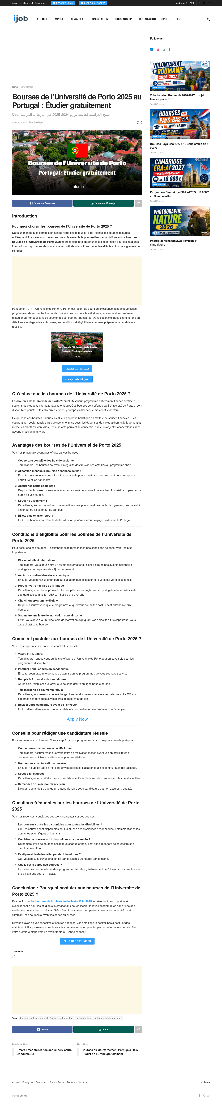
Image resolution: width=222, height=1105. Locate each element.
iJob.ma (205, 1082)
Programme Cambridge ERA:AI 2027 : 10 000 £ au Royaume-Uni (179, 194)
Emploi (58, 19)
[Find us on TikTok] (209, 3)
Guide (156, 233)
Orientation (147, 19)
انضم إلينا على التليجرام (77, 368)
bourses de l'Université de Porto (38, 1017)
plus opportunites (77, 941)
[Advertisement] (77, 61)
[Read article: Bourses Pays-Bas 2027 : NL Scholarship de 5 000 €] (180, 124)
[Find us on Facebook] (199, 3)
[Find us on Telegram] (151, 49)
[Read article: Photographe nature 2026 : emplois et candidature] (180, 221)
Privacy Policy (56, 1082)
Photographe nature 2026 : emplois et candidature (173, 242)
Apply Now (77, 719)
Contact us (40, 2)
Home (15, 86)
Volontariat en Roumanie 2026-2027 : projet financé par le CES (177, 97)
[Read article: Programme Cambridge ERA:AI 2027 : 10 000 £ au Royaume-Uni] (180, 173)
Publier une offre (94, 3)
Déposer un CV (64, 3)
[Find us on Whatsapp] (164, 49)
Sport (165, 19)
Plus (179, 19)
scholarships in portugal (108, 1017)
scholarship (66, 1017)
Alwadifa (77, 19)
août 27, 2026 (158, 104)
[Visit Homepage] (20, 18)
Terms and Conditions (78, 1082)
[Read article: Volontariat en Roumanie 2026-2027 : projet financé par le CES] (180, 76)
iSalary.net (28, 2)
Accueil (15, 2)
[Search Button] (208, 19)
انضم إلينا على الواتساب (77, 379)
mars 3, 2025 (18, 122)
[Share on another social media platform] (138, 203)
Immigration (99, 19)
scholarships (84, 1017)
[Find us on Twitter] (204, 3)
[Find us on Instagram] (158, 49)
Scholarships (123, 19)
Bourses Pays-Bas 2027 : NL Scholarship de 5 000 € (179, 146)
